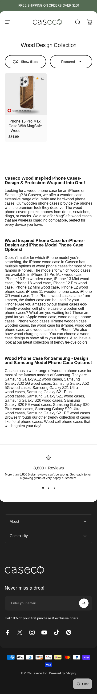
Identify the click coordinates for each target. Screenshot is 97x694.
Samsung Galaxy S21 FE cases (58, 413)
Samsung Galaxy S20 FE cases (42, 402)
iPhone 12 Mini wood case (37, 287)
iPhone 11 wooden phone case (52, 291)
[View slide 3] (54, 488)
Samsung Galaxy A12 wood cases (33, 379)
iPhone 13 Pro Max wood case (56, 275)
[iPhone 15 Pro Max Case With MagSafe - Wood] (26, 94)
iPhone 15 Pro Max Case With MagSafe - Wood (25, 126)
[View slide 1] (43, 488)
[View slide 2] (48, 488)
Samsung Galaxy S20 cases (33, 400)
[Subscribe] (84, 603)
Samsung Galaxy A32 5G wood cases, (42, 381)
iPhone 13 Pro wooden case (28, 279)
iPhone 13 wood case (33, 283)
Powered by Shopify (62, 673)
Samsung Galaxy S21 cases (55, 396)
